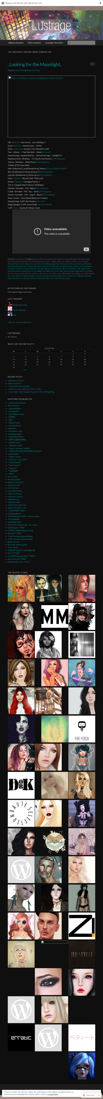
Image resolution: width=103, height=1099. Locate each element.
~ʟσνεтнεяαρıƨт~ (15, 408)
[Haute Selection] (21, 814)
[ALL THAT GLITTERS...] (21, 954)
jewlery (70, 266)
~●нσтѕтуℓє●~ (14, 454)
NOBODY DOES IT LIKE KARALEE (21, 550)
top (28, 278)
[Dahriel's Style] (48, 870)
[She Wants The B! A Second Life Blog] (81, 814)
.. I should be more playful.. (19, 386)
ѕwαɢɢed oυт (13, 499)
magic (83, 269)
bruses (47, 261)
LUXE (78, 269)
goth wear (23, 266)
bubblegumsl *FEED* (16, 528)
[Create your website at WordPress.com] (51, 3)
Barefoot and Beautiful (17, 545)
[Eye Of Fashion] (21, 701)
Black (55, 259)
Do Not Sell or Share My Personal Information (61, 1090)
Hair (35, 266)
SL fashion (32, 276)
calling (53, 261)
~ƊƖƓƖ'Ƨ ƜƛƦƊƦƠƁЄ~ (17, 440)
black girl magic (71, 259)
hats (39, 266)
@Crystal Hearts (52, 168)
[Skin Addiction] (54, 954)
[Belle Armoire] (81, 786)
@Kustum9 (46, 152)
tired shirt (15, 278)
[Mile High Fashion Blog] (48, 1038)
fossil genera (13, 488)
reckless (35, 273)
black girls (81, 259)
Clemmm (17, 178)
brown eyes (40, 261)
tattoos (64, 276)
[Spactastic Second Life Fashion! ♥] (81, 757)
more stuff (55, 271)
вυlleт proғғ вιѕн (15, 494)
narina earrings (68, 271)
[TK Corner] (21, 645)
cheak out (60, 261)
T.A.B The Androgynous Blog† (20, 536)
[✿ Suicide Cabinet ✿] (81, 983)
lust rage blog (53, 269)
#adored (16, 142)
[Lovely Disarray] (81, 1066)
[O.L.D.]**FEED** (14, 553)
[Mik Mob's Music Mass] (54, 617)
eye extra (37, 264)
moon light (46, 271)
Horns (49, 266)
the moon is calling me (76, 276)
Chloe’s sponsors (34, 43)
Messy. (16, 208)
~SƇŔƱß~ (12, 417)
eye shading (45, 264)
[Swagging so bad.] (48, 588)
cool (78, 261)
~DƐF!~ (11, 420)
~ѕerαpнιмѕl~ (13, 411)
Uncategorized (20, 259)
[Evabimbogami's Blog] (21, 673)
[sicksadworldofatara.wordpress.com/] (54, 729)
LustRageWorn (14, 513)
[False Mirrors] (21, 842)
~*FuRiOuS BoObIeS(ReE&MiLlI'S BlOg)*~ (25, 451)
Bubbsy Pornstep (33, 70)
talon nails (57, 276)
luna (25, 269)
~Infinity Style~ (14, 423)
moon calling (36, 271)
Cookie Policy (52, 1094)
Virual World (40, 278)
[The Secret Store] (21, 757)
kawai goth (87, 266)
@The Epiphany (58, 158)
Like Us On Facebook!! (20, 322)
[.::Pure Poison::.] (81, 729)
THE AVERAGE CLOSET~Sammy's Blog (23, 516)
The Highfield (13, 519)
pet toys (11, 273)
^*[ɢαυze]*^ (13, 468)
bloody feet (17, 261)
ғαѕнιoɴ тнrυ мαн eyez (17, 505)
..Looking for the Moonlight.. (35, 64)
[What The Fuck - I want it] (21, 898)
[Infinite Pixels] (21, 926)
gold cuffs (78, 264)
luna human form (34, 269)
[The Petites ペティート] (81, 1038)
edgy (26, 264)
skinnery (18, 276)
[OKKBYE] (54, 1010)
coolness (84, 261)
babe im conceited (15, 482)
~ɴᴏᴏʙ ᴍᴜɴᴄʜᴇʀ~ (15, 434)
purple (17, 273)
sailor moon (43, 273)
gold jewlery (86, 264)
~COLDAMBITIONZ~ (16, 511)
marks (88, 269)
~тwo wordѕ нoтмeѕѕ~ (17, 403)
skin (13, 276)
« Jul (24, 370)
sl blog (25, 276)
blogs (88, 259)
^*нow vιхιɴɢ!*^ (14, 465)
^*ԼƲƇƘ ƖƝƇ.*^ (13, 471)
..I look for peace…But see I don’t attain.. (25, 389)
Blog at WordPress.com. (34, 1090)
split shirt (45, 276)
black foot (61, 259)
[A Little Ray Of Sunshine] (81, 673)
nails (61, 271)
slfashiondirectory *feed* (18, 562)
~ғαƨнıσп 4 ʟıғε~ (14, 442)
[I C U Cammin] (21, 870)
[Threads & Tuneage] (21, 588)
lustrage (62, 269)
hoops (43, 266)
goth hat (15, 266)
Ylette (57, 278)
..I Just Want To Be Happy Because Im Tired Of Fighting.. (31, 392)
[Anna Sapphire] (21, 1010)
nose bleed (88, 271)
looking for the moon (16, 269)
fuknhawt (12, 428)
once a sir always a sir (17, 508)
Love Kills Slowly (15, 491)
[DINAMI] (48, 926)
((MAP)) (63, 168)
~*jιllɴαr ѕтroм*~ (15, 457)
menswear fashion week (17, 271)
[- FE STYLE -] (81, 954)
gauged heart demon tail (59, 264)
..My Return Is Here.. (16, 380)
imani (57, 266)
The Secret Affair (44, 204)
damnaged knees (14, 264)
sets (9, 276)
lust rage (44, 269)
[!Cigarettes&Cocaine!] (54, 673)
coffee (73, 261)
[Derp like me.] (81, 617)
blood (10, 261)
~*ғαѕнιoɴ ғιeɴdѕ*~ (15, 445)
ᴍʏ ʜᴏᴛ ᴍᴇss (13, 477)
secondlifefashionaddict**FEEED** (22, 556)
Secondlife (76, 273)
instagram (63, 266)
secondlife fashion (88, 273)
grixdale (30, 266)
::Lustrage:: (19, 149)
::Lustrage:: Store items (54, 43)
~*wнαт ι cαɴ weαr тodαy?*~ (19, 448)
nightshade (79, 271)
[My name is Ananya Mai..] (81, 645)
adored (35, 259)
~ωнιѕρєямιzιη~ (14, 426)
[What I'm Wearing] (81, 842)
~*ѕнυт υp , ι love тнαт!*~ (18, 459)
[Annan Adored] (21, 617)
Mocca (28, 271)
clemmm (68, 261)
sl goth (38, 276)
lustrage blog (71, 269)
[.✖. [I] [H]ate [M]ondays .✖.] (21, 729)
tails (51, 276)
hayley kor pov (14, 485)
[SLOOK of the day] (54, 786)
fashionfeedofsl (14, 522)
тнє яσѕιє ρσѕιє (14, 479)
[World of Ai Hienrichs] (48, 982)
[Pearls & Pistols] (48, 645)
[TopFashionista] (48, 757)
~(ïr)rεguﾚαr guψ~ (15, 431)
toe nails (23, 278)
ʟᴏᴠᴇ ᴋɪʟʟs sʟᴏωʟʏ (15, 496)
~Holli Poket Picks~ (16, 437)
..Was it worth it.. (15, 383)
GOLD (71, 264)
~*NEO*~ (11, 474)
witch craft (50, 278)
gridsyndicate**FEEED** (17, 559)
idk (53, 266)
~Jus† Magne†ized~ (16, 414)
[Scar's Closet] (54, 842)
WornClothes (13, 406)
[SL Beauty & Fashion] (54, 898)
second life (52, 273)
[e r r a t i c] (21, 1038)
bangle (49, 259)
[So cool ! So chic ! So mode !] (81, 898)
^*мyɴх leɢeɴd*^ (15, 462)
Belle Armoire (14, 542)
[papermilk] (81, 701)
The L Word (13, 547)
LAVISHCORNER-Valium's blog (20, 530)
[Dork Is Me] (21, 786)
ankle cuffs (42, 259)
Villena (32, 278)
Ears (22, 264)
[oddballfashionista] (48, 814)
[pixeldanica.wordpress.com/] (81, 870)
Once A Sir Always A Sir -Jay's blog (22, 525)
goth (9, 266)
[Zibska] (81, 926)
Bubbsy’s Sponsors (16, 43)
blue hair (25, 261)
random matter (25, 273)
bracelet (32, 261)
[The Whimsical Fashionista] (48, 701)
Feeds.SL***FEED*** (15, 533)
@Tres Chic (40, 201)
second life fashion (64, 273)
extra (31, 264)
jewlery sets (78, 266)
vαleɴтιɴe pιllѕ (14, 502)
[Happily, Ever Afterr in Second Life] (81, 588)
